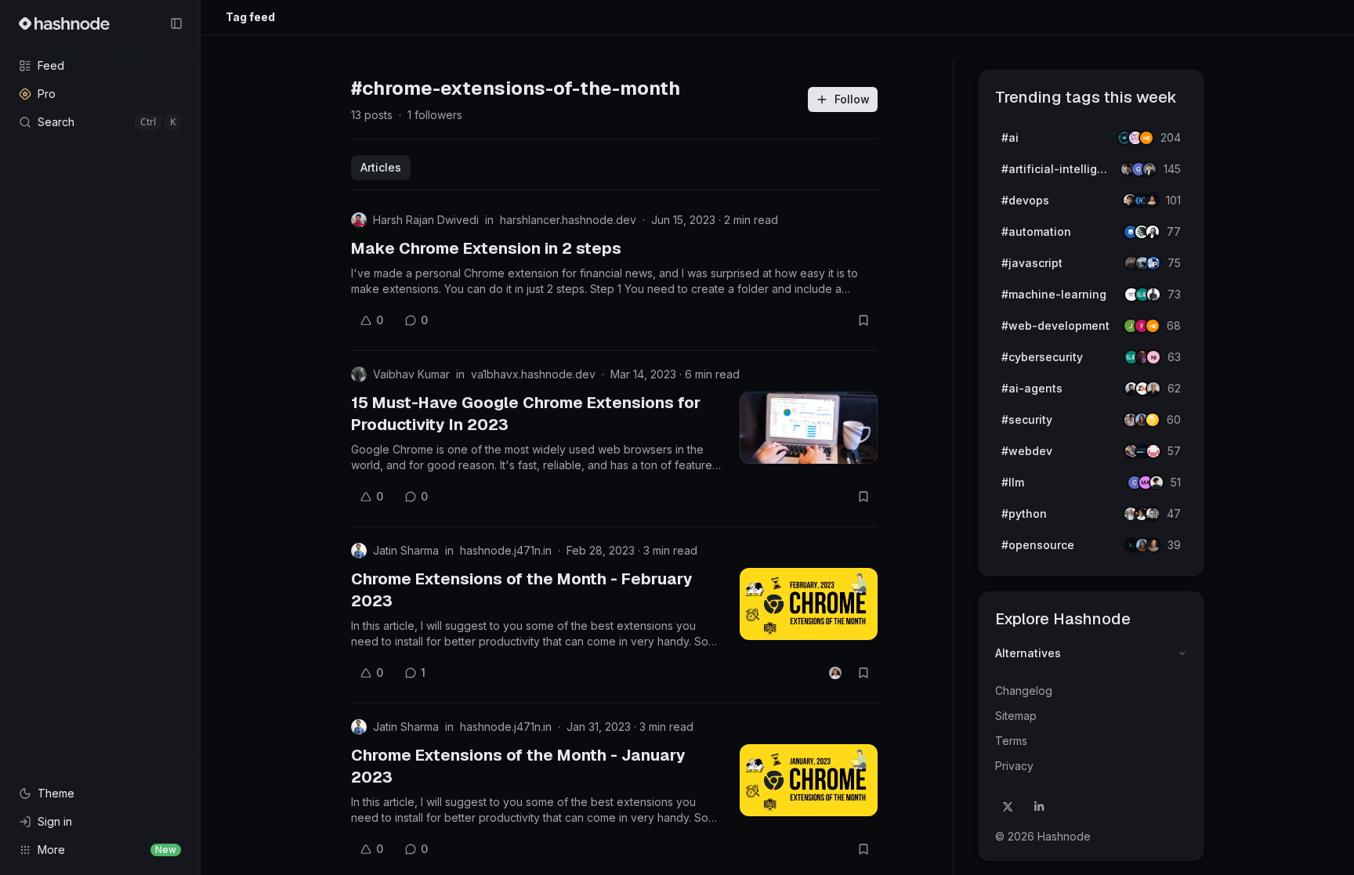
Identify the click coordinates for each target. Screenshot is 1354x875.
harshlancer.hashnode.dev (568, 219)
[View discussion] (835, 673)
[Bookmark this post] (863, 320)
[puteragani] (1149, 169)
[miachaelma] (1156, 482)
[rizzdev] (1152, 514)
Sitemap (1016, 715)
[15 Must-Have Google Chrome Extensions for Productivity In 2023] (809, 428)
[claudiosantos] (1153, 388)
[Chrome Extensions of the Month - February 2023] (809, 604)
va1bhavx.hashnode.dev (533, 374)
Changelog (1023, 690)
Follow (852, 99)
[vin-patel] (1153, 545)
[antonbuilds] (1152, 232)
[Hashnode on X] (1007, 806)
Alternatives (1028, 653)
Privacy (1014, 765)
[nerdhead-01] (1146, 138)
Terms (1011, 740)
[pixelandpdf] (1153, 263)
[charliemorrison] (1153, 451)
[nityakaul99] (1153, 357)
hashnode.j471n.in (506, 550)
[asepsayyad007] (1152, 200)
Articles (380, 167)
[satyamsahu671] (1153, 294)
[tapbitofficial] (1152, 420)
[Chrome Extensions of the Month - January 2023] (809, 780)
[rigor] (1152, 326)
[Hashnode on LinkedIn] (1039, 806)
